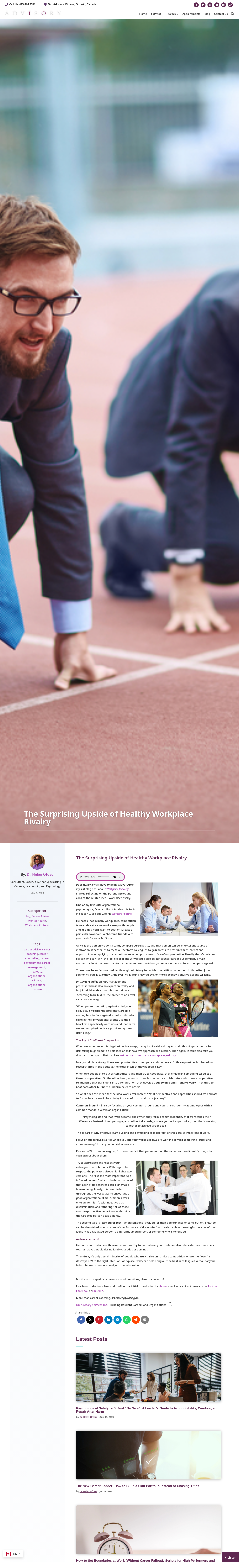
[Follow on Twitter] (209, 4)
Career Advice (40, 916)
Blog (207, 14)
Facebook (82, 1291)
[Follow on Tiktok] (230, 4)
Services (156, 13)
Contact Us (221, 14)
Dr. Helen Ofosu (40, 874)
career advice (32, 949)
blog (27, 916)
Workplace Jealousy (117, 889)
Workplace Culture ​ (37, 925)
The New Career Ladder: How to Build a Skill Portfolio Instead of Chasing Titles (137, 1486)
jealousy (37, 971)
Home (143, 14)
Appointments (191, 14)
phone (163, 1286)
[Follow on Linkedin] (203, 4)
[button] (232, 14)
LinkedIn (97, 1291)
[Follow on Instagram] (223, 4)
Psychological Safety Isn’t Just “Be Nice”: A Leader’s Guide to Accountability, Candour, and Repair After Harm (147, 1409)
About (172, 13)
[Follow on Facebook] (196, 4)
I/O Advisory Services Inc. (92, 1305)
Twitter (212, 1286)
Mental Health (37, 920)
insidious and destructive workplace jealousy (148, 1055)
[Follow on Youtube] (216, 4)
